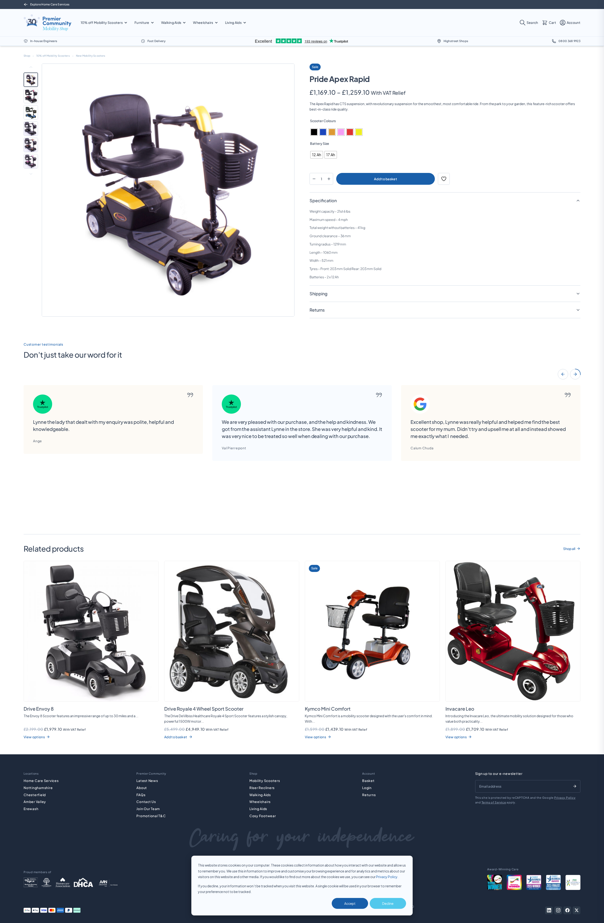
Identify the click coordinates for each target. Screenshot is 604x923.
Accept (350, 903)
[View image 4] (31, 128)
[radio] (314, 132)
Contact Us (146, 801)
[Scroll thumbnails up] (30, 67)
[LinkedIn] (549, 910)
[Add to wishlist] (443, 179)
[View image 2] (31, 96)
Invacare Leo (459, 709)
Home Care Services (41, 780)
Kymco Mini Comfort (328, 709)
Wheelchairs (260, 801)
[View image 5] (31, 145)
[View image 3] (31, 112)
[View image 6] (31, 161)
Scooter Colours (323, 121)
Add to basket (385, 179)
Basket (368, 780)
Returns (369, 795)
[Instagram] (558, 910)
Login (367, 788)
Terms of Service (494, 802)
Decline (388, 903)
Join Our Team (148, 809)
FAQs (140, 795)
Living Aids (258, 809)
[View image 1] (31, 80)
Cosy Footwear (262, 816)
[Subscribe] (575, 786)
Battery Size (319, 143)
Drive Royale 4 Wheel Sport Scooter (203, 709)
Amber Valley (35, 801)
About (141, 788)
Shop (27, 55)
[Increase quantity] (329, 179)
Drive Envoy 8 (39, 709)
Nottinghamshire (38, 788)
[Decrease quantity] (314, 179)
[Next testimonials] (575, 374)
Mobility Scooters (264, 780)
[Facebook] (567, 910)
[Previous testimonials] (563, 374)
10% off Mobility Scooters (53, 55)
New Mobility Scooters (90, 55)
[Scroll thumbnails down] (30, 173)
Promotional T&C (151, 816)
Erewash (31, 809)
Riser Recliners (262, 788)
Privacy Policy (386, 877)
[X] (576, 910)
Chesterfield (35, 795)
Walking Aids (260, 795)
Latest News (147, 780)
